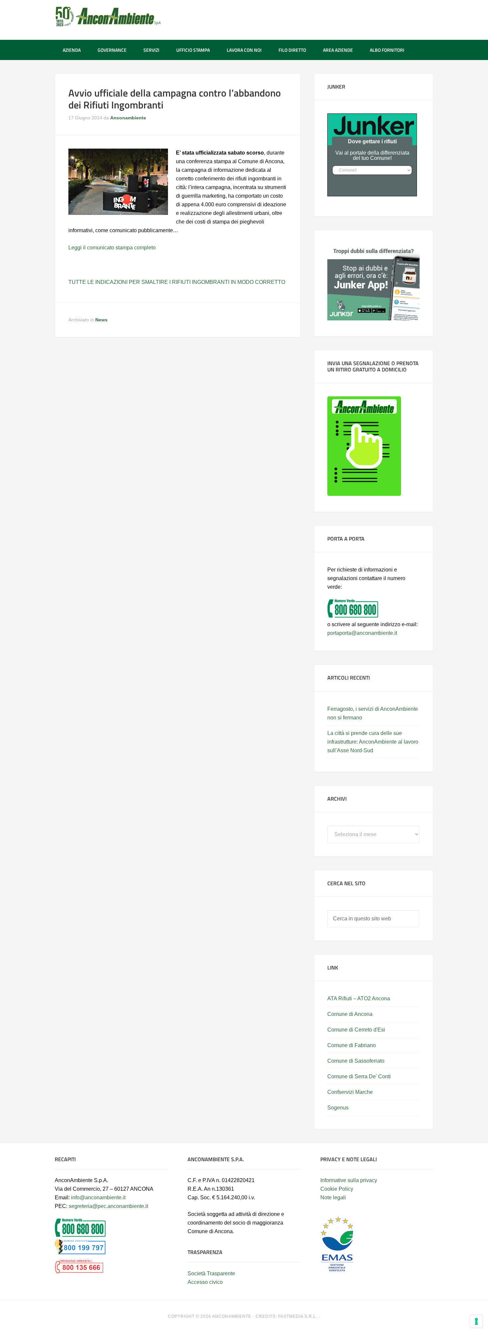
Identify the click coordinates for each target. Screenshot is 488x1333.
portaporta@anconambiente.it (362, 633)
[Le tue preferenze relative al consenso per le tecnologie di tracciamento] (476, 1321)
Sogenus (338, 1107)
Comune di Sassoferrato (355, 1061)
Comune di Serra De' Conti (359, 1076)
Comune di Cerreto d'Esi (356, 1030)
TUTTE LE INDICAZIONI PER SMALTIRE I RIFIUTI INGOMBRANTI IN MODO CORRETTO (176, 282)
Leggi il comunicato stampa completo (112, 247)
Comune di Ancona (349, 1014)
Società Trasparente (211, 1273)
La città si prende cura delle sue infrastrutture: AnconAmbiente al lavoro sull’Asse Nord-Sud (372, 741)
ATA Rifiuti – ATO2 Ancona (358, 998)
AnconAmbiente (108, 16)
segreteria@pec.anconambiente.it (108, 1206)
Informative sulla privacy (348, 1180)
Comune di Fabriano (351, 1045)
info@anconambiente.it (98, 1197)
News (101, 319)
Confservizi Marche (350, 1092)
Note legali (333, 1197)
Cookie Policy (336, 1189)
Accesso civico (205, 1282)
